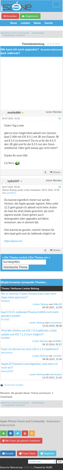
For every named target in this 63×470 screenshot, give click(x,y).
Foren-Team (28, 453)
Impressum (53, 421)
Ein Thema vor (38, 257)
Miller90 (57, 304)
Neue (13, 23)
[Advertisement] (31, 84)
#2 (59, 187)
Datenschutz (7, 425)
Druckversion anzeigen (13, 385)
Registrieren (31, 16)
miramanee (56, 322)
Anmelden (11, 16)
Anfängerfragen (38, 33)
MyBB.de (28, 467)
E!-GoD (5, 319)
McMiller (5, 338)
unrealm (57, 356)
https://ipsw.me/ (13, 241)
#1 (59, 118)
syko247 (10, 193)
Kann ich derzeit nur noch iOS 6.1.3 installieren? (30, 349)
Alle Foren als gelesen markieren (22, 440)
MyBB (49, 467)
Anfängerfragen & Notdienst (14, 35)
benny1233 (7, 371)
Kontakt (9, 453)
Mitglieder (48, 453)
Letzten (25, 23)
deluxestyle (56, 374)
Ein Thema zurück (15, 257)
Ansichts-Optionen (51, 49)
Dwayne (5, 301)
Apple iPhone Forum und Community (14, 33)
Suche (49, 23)
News (37, 23)
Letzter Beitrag (40, 304)
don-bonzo (7, 352)
